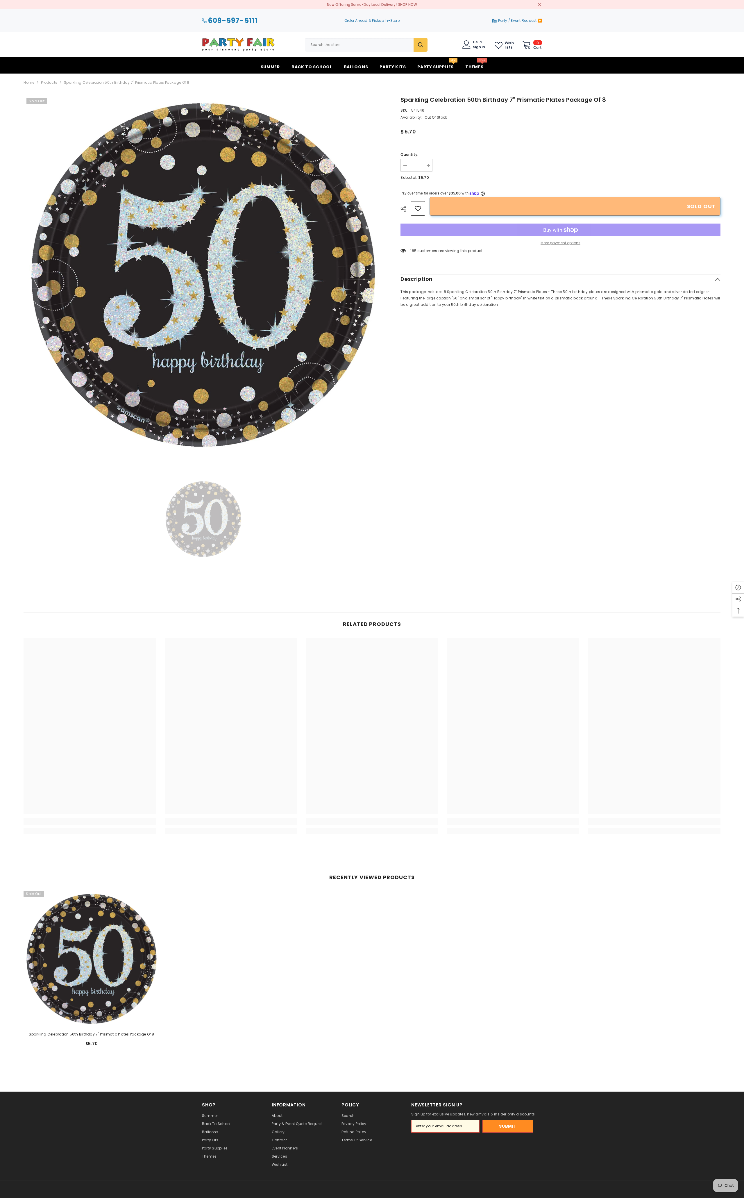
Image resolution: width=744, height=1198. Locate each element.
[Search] (366, 45)
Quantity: (409, 154)
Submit (507, 1126)
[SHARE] (405, 209)
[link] (418, 208)
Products (49, 82)
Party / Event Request (517, 20)
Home (29, 82)
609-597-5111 (233, 21)
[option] (203, 275)
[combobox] (359, 45)
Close (539, 4)
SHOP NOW (407, 4)
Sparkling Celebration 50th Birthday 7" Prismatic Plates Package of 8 (91, 1034)
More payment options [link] (560, 242)
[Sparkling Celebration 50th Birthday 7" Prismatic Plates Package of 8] (91, 959)
